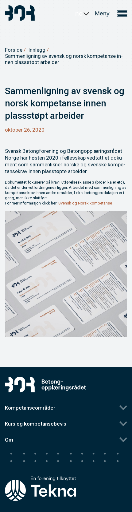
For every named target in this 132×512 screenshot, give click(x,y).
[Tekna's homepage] (40, 477)
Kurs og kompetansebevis (35, 424)
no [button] (79, 13)
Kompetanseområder (30, 408)
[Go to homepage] (20, 13)
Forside (13, 50)
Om (9, 440)
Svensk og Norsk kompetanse (85, 203)
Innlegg (36, 50)
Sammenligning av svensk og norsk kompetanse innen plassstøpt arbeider (64, 59)
